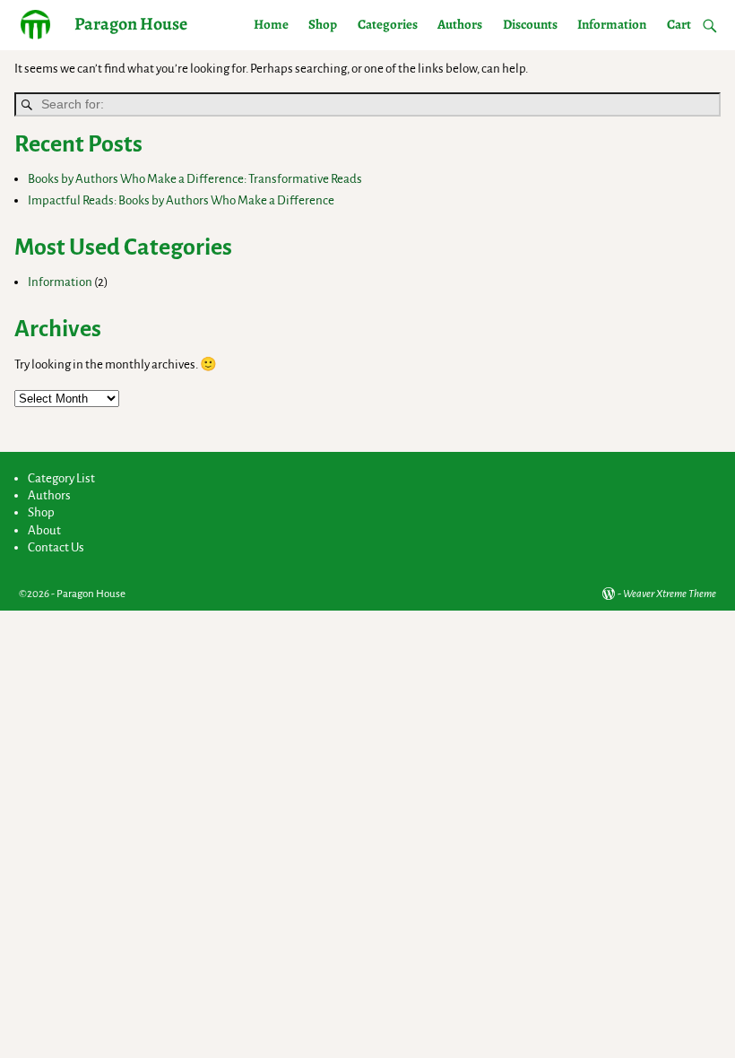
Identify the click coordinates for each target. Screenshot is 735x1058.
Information (611, 24)
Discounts (530, 24)
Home (271, 24)
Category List (61, 478)
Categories (388, 24)
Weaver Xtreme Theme (669, 594)
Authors (459, 24)
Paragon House (130, 24)
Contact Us (56, 547)
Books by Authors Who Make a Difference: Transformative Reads (195, 179)
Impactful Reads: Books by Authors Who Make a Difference (181, 200)
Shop (322, 24)
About (44, 530)
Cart (679, 24)
